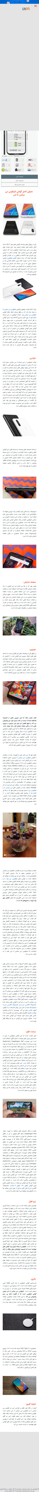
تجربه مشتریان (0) (19, 185)
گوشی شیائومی (11, 258)
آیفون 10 (25, 1185)
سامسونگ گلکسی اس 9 (10, 1005)
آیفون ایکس (32, 1010)
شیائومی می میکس (30, 315)
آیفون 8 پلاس (15, 1185)
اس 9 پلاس (23, 1066)
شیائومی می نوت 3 (10, 879)
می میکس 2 (8, 787)
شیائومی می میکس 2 (9, 309)
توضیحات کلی (19, 177)
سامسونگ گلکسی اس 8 (28, 1005)
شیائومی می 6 (32, 790)
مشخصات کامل (20, 181)
